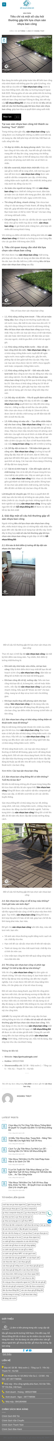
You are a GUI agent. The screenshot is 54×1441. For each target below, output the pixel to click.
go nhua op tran (8, 1217)
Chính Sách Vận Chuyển (13, 1420)
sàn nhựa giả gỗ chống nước (13, 1266)
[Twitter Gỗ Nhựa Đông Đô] (27, 1351)
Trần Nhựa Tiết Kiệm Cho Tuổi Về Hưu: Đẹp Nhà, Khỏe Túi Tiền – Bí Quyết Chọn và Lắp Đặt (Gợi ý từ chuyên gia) (29, 1185)
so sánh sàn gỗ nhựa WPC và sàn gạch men (19, 1254)
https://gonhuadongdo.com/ (25, 1057)
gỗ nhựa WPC (27, 1221)
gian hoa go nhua (34, 1204)
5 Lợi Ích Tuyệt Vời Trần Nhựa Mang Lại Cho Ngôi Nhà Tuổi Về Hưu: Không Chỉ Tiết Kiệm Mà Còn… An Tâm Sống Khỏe (30, 1172)
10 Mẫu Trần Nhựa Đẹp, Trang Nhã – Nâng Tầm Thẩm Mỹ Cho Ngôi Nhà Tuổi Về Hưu (29, 1139)
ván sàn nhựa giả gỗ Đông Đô (32, 1290)
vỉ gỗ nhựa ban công (28, 1294)
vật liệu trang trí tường (11, 1294)
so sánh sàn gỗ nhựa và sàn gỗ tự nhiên (17, 1249)
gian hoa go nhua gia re (11, 1209)
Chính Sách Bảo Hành (12, 1429)
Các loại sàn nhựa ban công (25, 771)
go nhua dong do (31, 1213)
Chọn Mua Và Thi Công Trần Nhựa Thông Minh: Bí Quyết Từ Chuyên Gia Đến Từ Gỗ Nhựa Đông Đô (30, 1127)
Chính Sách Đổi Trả (10, 1416)
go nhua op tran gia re (24, 1217)
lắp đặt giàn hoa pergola (28, 1229)
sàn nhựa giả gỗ (24, 1262)
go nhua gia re (45, 1213)
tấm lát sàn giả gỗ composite (13, 1286)
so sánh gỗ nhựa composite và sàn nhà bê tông (20, 1241)
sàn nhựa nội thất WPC (11, 1278)
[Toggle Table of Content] (16, 117)
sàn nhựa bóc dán (9, 1262)
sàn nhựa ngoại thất (31, 1274)
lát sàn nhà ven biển (10, 1229)
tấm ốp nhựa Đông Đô (11, 1290)
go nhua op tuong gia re (11, 1221)
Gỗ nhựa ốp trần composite (13, 1225)
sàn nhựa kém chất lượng (12, 1274)
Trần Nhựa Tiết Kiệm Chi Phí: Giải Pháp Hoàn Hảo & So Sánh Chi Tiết (28, 1160)
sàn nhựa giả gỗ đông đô (12, 1270)
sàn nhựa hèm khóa (30, 1270)
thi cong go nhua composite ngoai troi (16, 1282)
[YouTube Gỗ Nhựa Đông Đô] (30, 1351)
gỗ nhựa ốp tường (31, 1225)
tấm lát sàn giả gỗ (38, 1282)
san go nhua (27, 1233)
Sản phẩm (27, 13)
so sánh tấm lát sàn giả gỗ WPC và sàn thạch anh (21, 1258)
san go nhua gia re (40, 1233)
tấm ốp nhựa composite (34, 1286)
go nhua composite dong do (13, 1213)
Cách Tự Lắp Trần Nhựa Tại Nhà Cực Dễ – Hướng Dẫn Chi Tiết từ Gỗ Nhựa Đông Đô (27, 1150)
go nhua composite (29, 1209)
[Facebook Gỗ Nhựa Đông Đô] (24, 1351)
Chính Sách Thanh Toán (13, 1425)
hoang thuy (39, 31)
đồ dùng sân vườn (9, 1298)
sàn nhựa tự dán (28, 1278)
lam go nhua (45, 1225)
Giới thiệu (7, 1354)
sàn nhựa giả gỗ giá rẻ (34, 1266)
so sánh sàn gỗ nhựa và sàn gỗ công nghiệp (19, 1245)
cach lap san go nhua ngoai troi (14, 1204)
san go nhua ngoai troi (31, 1237)
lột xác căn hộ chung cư (11, 1233)
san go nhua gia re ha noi (12, 1237)
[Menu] (4, 4)
